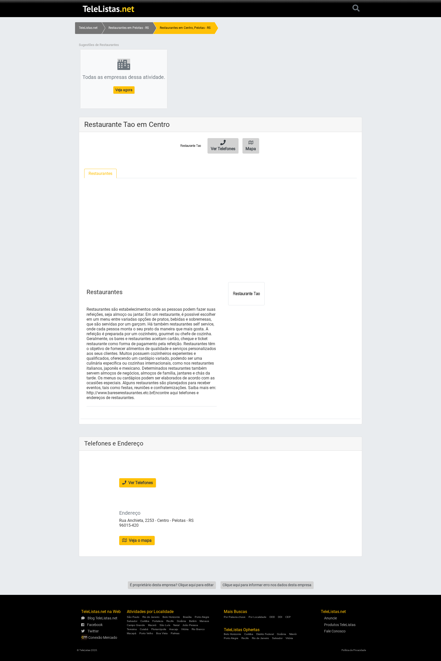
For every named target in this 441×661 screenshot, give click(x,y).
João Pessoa (190, 625)
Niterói (293, 634)
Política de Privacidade (353, 650)
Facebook (94, 625)
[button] (222, 145)
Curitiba (144, 621)
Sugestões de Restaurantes (99, 45)
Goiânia (181, 621)
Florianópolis (158, 629)
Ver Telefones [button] (140, 482)
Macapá (131, 633)
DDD (272, 617)
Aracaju (173, 629)
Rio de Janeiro (151, 617)
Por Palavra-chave (235, 617)
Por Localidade (257, 617)
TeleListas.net (88, 28)
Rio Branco (198, 629)
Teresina (132, 629)
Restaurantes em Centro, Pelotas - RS (185, 28)
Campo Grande (136, 625)
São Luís (165, 625)
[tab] (100, 173)
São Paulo (133, 617)
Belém (193, 621)
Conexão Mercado (102, 637)
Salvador (132, 621)
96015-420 (129, 525)
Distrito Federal (265, 634)
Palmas (175, 633)
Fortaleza (157, 621)
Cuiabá (144, 629)
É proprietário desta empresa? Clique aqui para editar (172, 585)
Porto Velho (146, 633)
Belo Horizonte (171, 617)
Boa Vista (162, 633)
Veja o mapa (140, 540)
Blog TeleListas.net (102, 618)
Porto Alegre (202, 617)
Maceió (152, 625)
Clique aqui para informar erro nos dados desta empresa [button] (267, 585)
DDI (280, 617)
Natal (176, 625)
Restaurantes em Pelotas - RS (128, 28)
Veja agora (123, 90)
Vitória (185, 629)
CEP (288, 617)
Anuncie (330, 618)
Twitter (93, 631)
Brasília (187, 617)
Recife (170, 621)
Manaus (204, 621)
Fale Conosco (335, 631)
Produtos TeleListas (340, 625)
